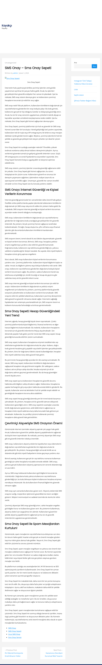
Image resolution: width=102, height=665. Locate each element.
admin (15, 73)
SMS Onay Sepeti (14, 631)
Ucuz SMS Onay (14, 634)
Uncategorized (10, 63)
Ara (75, 63)
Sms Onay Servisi (14, 637)
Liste (76, 89)
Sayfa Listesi (79, 95)
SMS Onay (12, 628)
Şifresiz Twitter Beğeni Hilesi (85, 101)
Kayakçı (7, 25)
